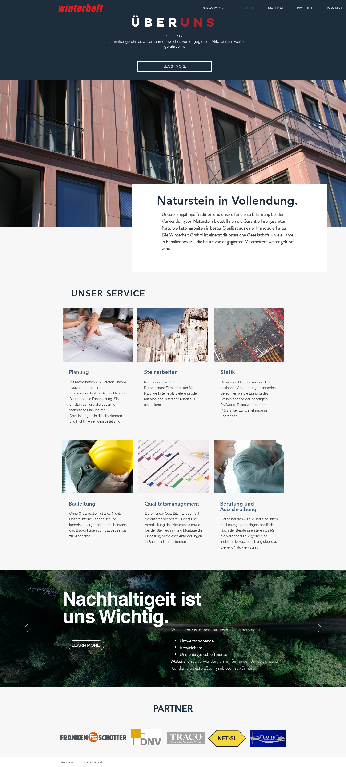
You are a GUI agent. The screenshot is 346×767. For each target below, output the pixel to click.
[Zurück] (31, 153)
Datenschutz (94, 762)
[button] (174, 66)
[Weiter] (315, 153)
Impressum (70, 762)
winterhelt (80, 8)
